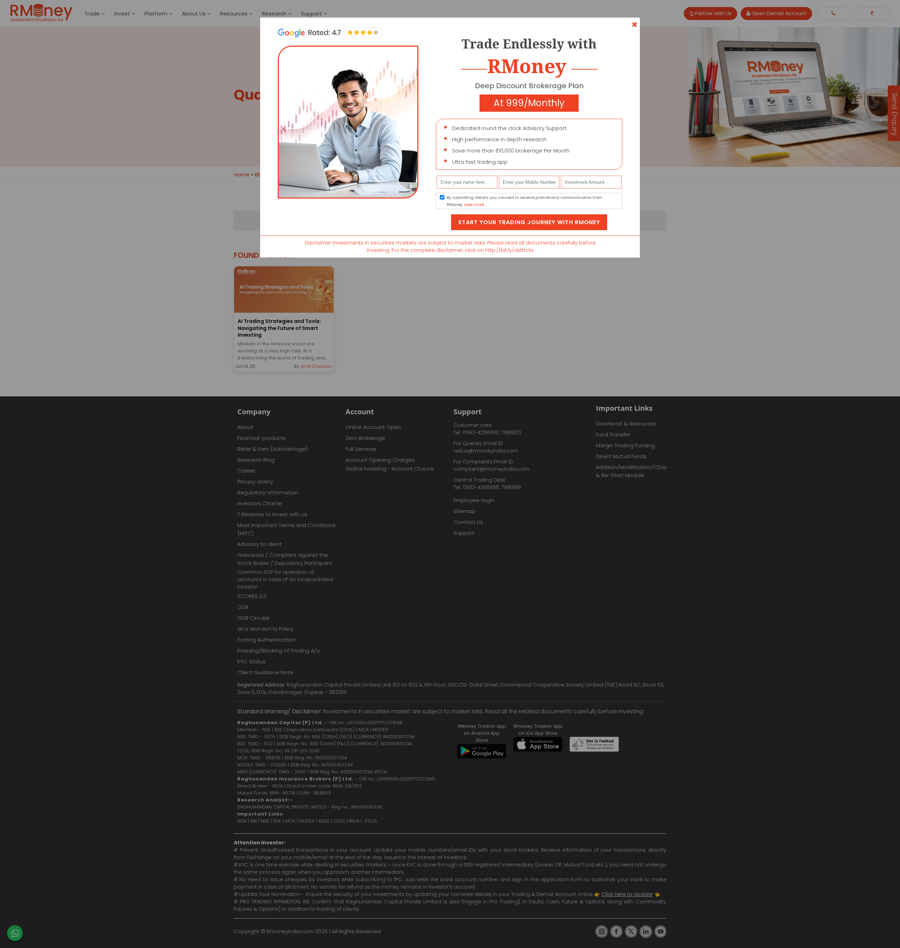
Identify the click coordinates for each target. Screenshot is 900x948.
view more (474, 204)
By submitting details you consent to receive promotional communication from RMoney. (524, 201)
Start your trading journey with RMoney (529, 222)
